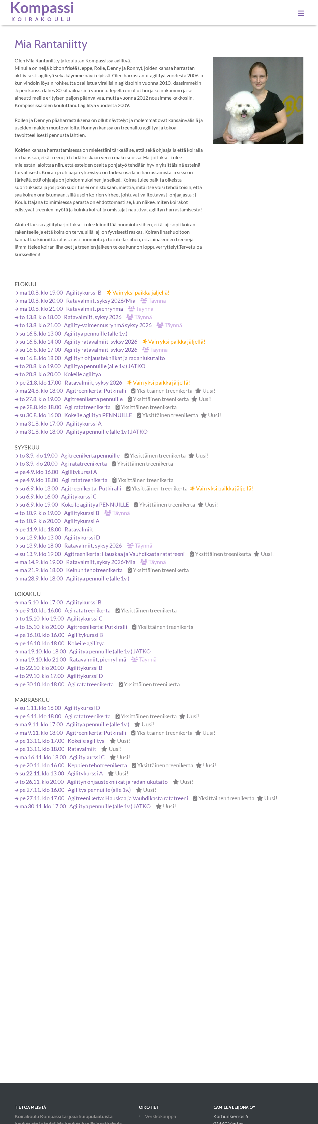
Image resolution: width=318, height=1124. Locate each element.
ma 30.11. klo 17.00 (98, 806)
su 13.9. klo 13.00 (60, 537)
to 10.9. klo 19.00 (75, 513)
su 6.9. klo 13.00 (136, 488)
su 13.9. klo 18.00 (86, 545)
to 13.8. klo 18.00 (86, 317)
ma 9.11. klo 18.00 (118, 732)
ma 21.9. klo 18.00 (104, 570)
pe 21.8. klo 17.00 (105, 382)
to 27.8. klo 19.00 (116, 399)
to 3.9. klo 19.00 (114, 455)
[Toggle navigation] (301, 13)
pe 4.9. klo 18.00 (97, 480)
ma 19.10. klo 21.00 (88, 659)
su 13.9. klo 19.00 (147, 554)
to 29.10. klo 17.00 (61, 676)
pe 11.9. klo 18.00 (56, 529)
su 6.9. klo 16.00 (58, 496)
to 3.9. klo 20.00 (96, 463)
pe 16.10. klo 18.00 (62, 643)
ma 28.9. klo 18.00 (74, 578)
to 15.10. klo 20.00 (106, 627)
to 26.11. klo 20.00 (106, 782)
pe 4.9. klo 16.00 (58, 472)
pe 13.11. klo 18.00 (71, 749)
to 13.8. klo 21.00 (101, 325)
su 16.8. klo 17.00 (94, 349)
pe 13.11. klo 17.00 (75, 741)
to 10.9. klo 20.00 (59, 521)
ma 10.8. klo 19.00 (95, 292)
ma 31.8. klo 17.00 (61, 423)
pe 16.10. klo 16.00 (61, 635)
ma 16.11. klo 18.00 (75, 757)
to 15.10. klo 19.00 (61, 618)
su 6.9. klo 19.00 (119, 504)
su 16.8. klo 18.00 (92, 358)
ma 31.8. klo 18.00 (84, 431)
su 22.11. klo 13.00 (74, 773)
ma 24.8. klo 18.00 (118, 390)
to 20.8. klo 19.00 (82, 366)
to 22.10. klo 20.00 (61, 668)
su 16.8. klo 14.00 (112, 341)
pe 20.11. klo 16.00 (118, 765)
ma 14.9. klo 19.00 (93, 562)
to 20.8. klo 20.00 (60, 374)
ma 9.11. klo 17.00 (87, 724)
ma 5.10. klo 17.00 (61, 602)
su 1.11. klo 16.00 (60, 708)
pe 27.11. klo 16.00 (88, 790)
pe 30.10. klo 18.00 (100, 684)
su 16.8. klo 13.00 (73, 333)
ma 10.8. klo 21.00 (86, 308)
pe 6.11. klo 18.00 (110, 716)
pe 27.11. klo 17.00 (148, 798)
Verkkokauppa (160, 1116)
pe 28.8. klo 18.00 (98, 407)
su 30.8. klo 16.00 (120, 415)
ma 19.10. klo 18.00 (85, 651)
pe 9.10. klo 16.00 (98, 610)
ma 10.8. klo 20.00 (93, 300)
